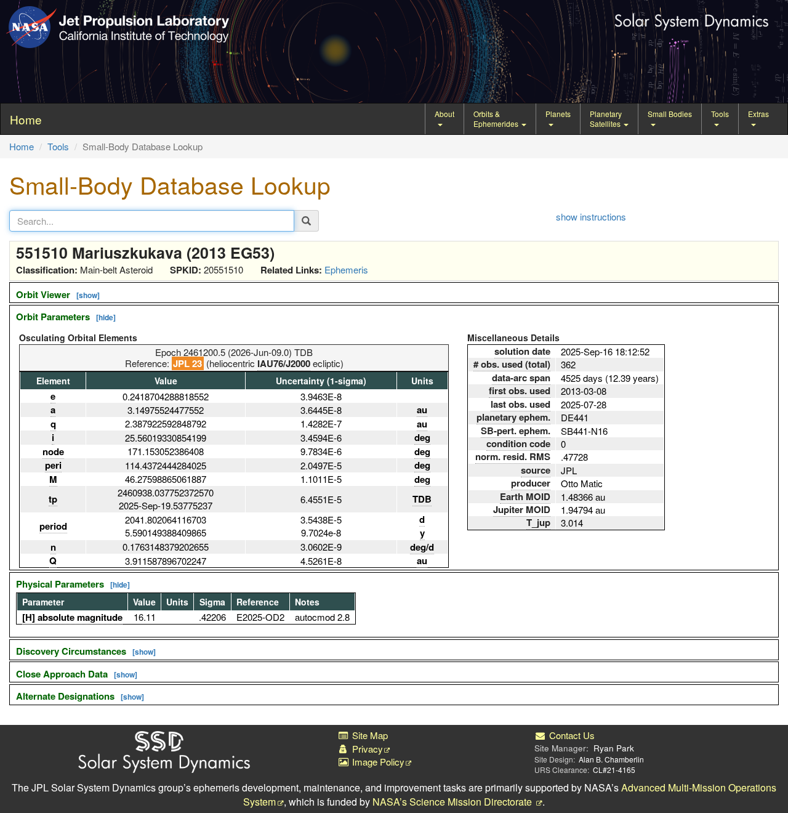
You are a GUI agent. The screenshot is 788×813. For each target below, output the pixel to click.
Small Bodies (670, 113)
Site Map (368, 735)
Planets (558, 113)
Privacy (366, 748)
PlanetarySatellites (606, 118)
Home (21, 146)
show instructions (591, 216)
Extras (758, 113)
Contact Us (570, 735)
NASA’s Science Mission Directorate (453, 802)
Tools (720, 113)
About (444, 113)
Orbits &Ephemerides (496, 118)
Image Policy (377, 761)
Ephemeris (346, 269)
